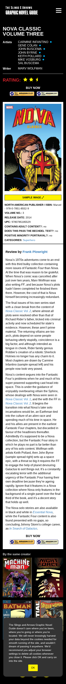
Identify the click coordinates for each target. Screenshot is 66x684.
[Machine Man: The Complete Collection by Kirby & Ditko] (17, 577)
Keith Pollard (29, 56)
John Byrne (27, 52)
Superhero (29, 240)
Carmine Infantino (33, 42)
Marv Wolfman (30, 68)
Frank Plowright (35, 252)
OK (33, 667)
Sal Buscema (28, 63)
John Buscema (30, 49)
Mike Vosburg (29, 59)
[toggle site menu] (58, 10)
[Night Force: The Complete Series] (48, 577)
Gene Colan (27, 45)
